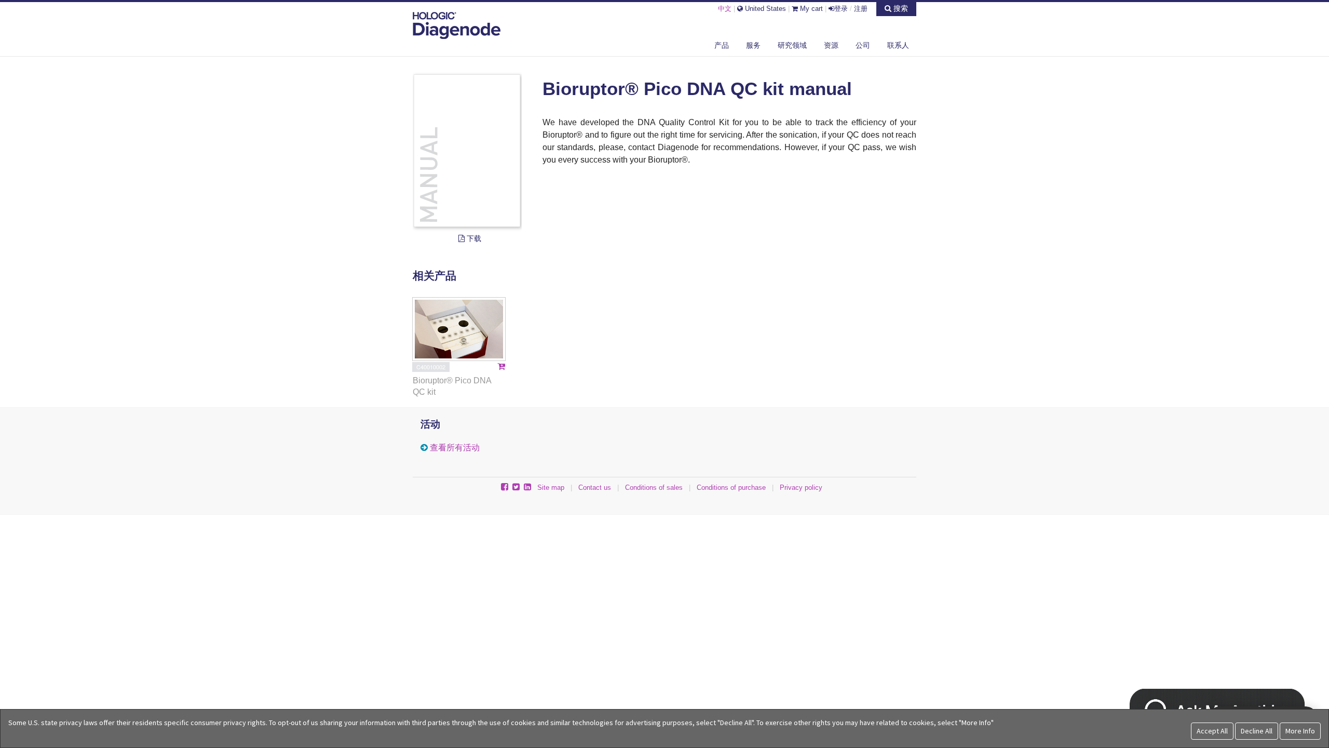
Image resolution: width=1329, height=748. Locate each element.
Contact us (594, 487)
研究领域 (792, 45)
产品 (721, 45)
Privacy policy (801, 487)
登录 (841, 8)
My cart (810, 8)
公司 (863, 45)
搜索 (899, 8)
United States (764, 8)
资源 (831, 45)
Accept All (1212, 731)
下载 (473, 238)
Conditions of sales (654, 487)
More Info (1300, 731)
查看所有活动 (455, 447)
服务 (753, 45)
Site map (550, 487)
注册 (860, 8)
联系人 (898, 45)
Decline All (1256, 731)
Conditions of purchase (731, 487)
